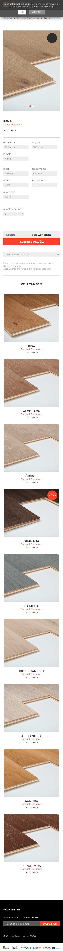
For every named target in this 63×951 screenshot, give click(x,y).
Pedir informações (31, 242)
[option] (31, 70)
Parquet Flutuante (27, 18)
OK (22, 12)
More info (37, 12)
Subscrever (50, 924)
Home (8, 18)
